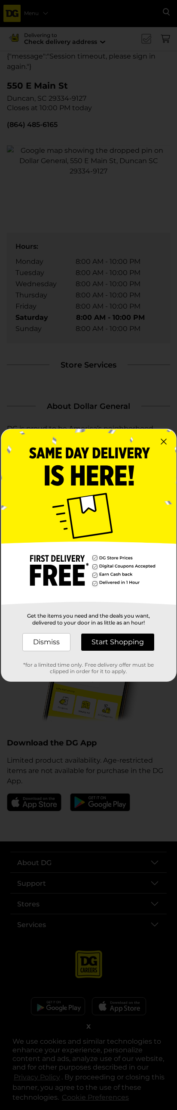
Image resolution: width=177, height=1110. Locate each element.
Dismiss (46, 642)
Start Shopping (118, 642)
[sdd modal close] (163, 441)
